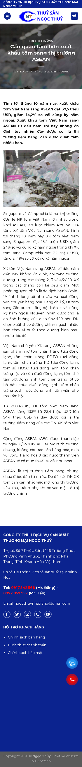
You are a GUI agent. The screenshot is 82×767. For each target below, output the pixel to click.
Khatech (44, 761)
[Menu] (7, 16)
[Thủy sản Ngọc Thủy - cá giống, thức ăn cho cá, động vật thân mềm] (41, 16)
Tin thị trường (41, 40)
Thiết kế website (65, 756)
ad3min (64, 71)
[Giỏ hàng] (75, 16)
